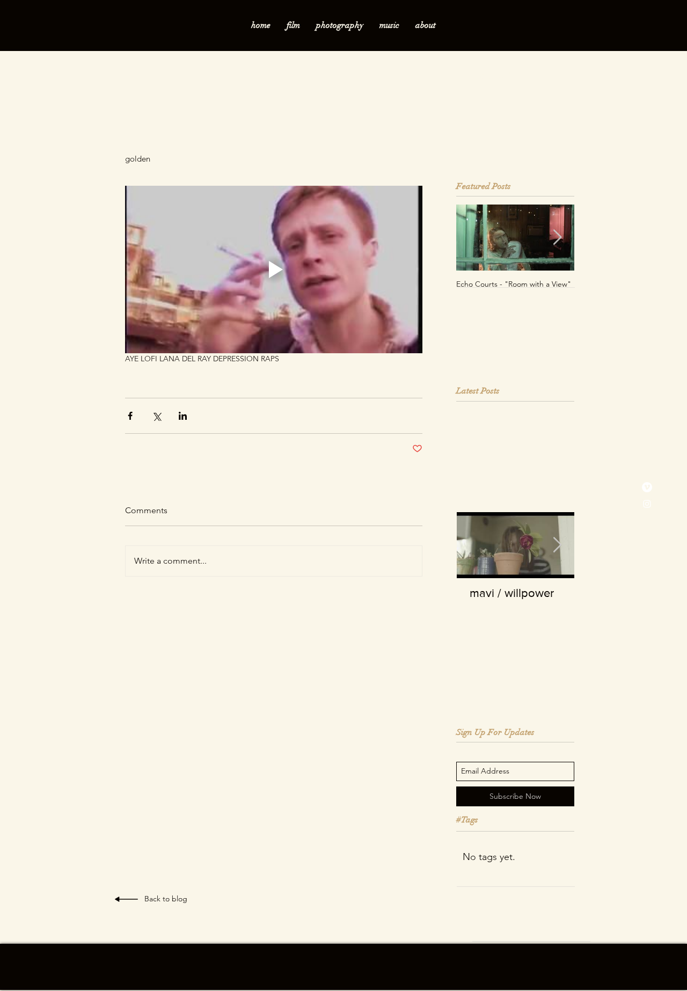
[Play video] (273, 269)
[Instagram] (647, 504)
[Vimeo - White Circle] (647, 487)
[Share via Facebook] (130, 416)
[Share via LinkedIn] (183, 416)
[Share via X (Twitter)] (156, 416)
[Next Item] (557, 238)
